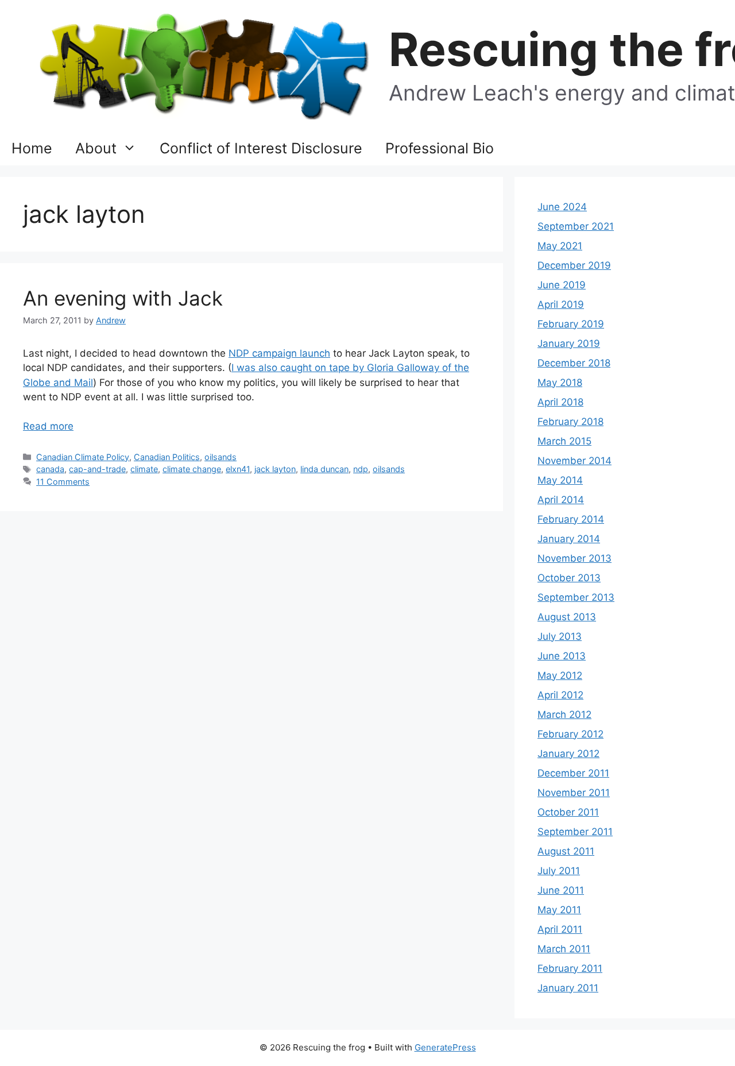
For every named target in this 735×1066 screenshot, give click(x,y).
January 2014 (568, 538)
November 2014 (574, 460)
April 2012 (560, 695)
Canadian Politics (167, 457)
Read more (48, 426)
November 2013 (574, 558)
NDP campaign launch (279, 353)
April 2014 (560, 499)
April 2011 (559, 929)
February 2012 (570, 734)
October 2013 (569, 578)
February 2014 (570, 519)
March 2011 (563, 949)
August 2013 (566, 617)
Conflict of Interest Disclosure (261, 148)
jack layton (275, 469)
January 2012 (568, 753)
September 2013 (575, 597)
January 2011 (567, 988)
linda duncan (324, 469)
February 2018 (570, 421)
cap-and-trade (97, 469)
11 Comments (63, 481)
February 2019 (570, 324)
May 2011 (559, 910)
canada (50, 469)
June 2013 (561, 656)
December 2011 (573, 773)
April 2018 (560, 402)
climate (144, 469)
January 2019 (568, 343)
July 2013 (559, 636)
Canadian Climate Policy (82, 457)
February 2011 (569, 968)
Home (31, 148)
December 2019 (574, 265)
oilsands (220, 457)
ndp (360, 469)
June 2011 (560, 890)
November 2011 (573, 792)
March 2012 (564, 714)
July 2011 (558, 870)
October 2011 (568, 812)
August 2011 (565, 851)
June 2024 (562, 207)
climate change (192, 469)
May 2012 (559, 675)
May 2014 (560, 480)
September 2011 (575, 831)
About (96, 148)
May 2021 (559, 246)
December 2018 (573, 363)
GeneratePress (445, 1047)
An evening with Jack (123, 298)
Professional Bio (439, 148)
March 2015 (564, 441)
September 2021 (575, 226)
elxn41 (238, 469)
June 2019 (561, 285)
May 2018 (559, 382)
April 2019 (560, 304)
